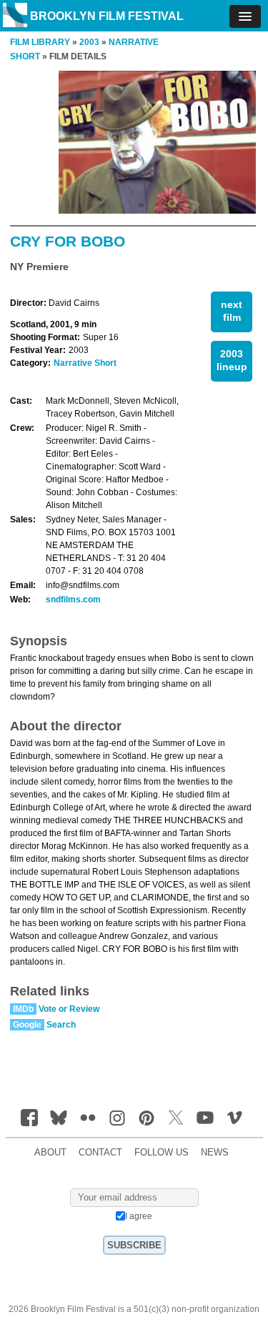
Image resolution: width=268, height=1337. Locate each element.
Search (61, 1025)
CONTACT (100, 1153)
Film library (40, 42)
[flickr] (87, 1117)
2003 (89, 42)
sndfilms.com (73, 600)
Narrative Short (85, 363)
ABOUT (50, 1153)
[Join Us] (29, 1117)
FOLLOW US (161, 1153)
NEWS (215, 1153)
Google (27, 1025)
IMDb (23, 1009)
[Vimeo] (234, 1117)
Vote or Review (69, 1009)
